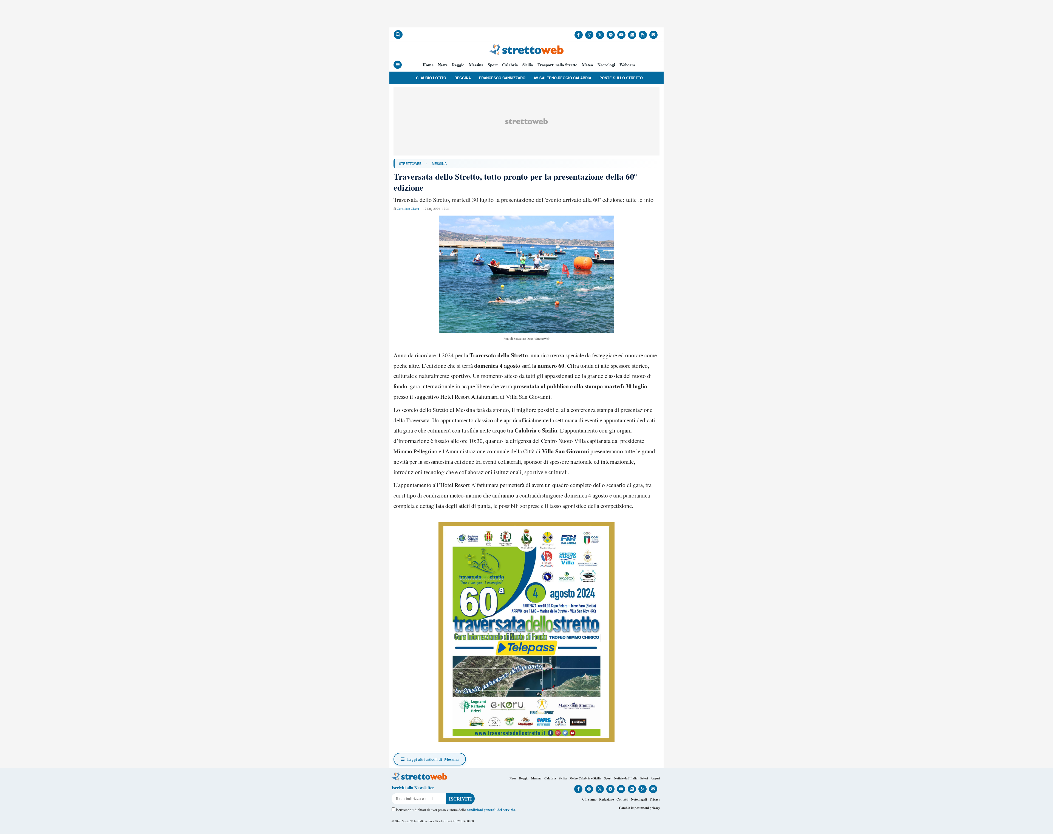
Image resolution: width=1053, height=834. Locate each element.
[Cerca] (398, 34)
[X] (600, 35)
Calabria (510, 65)
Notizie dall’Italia (626, 778)
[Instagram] (589, 35)
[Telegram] (611, 35)
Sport (493, 65)
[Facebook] (578, 35)
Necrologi (606, 65)
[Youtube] (621, 35)
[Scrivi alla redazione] (653, 35)
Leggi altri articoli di (433, 759)
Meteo (587, 65)
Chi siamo (589, 799)
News (443, 65)
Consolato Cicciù (408, 208)
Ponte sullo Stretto (621, 77)
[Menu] (398, 65)
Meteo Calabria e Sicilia (585, 778)
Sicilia (527, 65)
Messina (476, 65)
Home (428, 65)
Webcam (627, 65)
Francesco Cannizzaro (502, 77)
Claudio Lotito (431, 77)
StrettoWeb (410, 163)
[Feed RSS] (643, 35)
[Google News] (632, 35)
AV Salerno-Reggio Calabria (562, 77)
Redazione (606, 799)
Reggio (458, 65)
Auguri (655, 778)
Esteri (644, 778)
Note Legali (639, 799)
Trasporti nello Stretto (557, 65)
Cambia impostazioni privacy (639, 807)
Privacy (655, 799)
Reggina (462, 77)
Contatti (622, 799)
